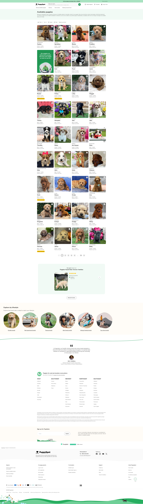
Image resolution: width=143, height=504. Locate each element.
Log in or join (40, 467)
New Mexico (53, 383)
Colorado (39, 383)
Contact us (101, 467)
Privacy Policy (15, 492)
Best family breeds (67, 330)
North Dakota (68, 399)
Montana (38, 388)
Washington (39, 397)
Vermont (81, 406)
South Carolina (96, 399)
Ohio (66, 401)
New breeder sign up (72, 470)
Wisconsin (67, 406)
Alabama (95, 381)
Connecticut (81, 381)
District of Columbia (83, 385)
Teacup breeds (48, 330)
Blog (129, 477)
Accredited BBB (26, 492)
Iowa (66, 385)
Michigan (67, 390)
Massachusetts (82, 392)
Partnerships (40, 477)
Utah (38, 395)
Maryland (81, 390)
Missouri (67, 395)
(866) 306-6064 (85, 453)
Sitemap (20, 492)
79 (80, 255)
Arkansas (95, 383)
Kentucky (95, 390)
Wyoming (39, 399)
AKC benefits (40, 472)
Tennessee (96, 401)
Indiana (66, 383)
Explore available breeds (11, 471)
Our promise (130, 472)
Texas (52, 388)
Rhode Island (82, 404)
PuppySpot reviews (42, 479)
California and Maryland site (35, 492)
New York (81, 399)
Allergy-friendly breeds (86, 330)
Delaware (81, 383)
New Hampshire (82, 395)
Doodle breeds (11, 330)
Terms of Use (8, 492)
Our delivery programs (132, 474)
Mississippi (96, 395)
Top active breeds (104, 330)
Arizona (52, 381)
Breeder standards (72, 472)
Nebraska (67, 397)
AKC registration (41, 470)
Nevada (38, 390)
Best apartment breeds (30, 330)
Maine (80, 388)
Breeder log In (71, 467)
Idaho (38, 385)
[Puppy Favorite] (52, 26)
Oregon (38, 392)
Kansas (66, 388)
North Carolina (96, 397)
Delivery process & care (66, 7)
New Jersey (81, 397)
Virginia (95, 404)
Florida (95, 385)
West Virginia (96, 406)
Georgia (95, 388)
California (39, 381)
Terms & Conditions (102, 474)
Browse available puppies (41, 7)
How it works (57, 7)
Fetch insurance (41, 474)
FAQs (100, 472)
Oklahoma (53, 385)
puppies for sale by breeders (59, 375)
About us (50, 7)
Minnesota (67, 392)
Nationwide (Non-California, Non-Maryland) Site (50, 492)
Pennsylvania (82, 401)
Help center (101, 470)
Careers (129, 479)
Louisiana (95, 392)
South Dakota (68, 404)
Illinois (66, 381)
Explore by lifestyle (9, 473)
